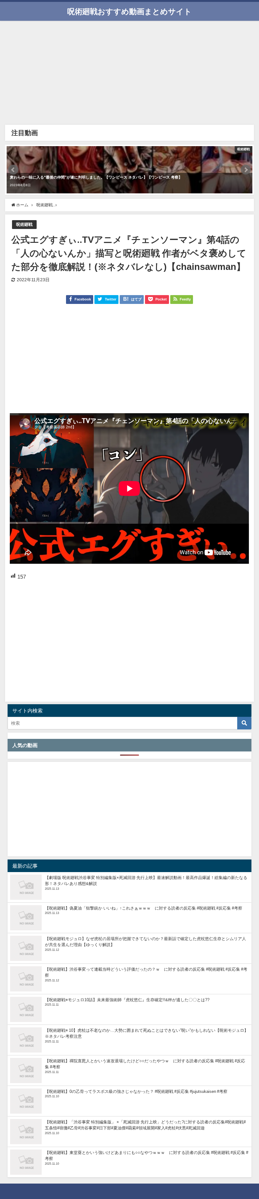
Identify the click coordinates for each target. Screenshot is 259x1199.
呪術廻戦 (24, 224)
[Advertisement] (129, 74)
